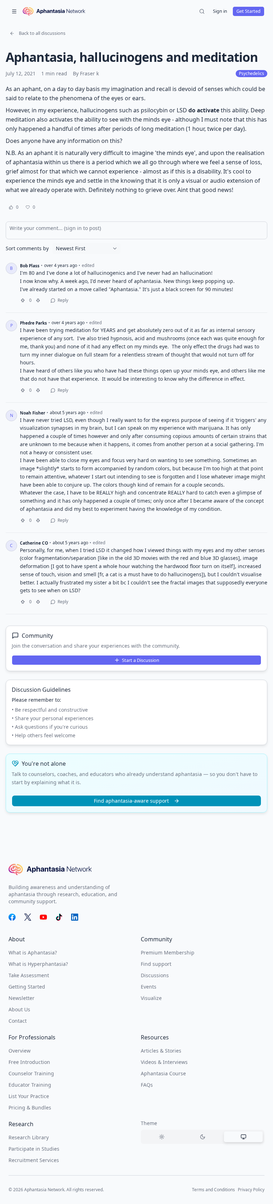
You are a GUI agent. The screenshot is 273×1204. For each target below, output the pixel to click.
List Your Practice (29, 1096)
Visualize (151, 998)
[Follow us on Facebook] (12, 917)
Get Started (248, 11)
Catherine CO (34, 543)
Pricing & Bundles (30, 1107)
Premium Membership (167, 952)
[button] (37, 33)
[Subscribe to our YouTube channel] (43, 917)
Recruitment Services (34, 1160)
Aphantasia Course (163, 1073)
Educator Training (30, 1084)
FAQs (147, 1084)
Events (148, 986)
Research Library (29, 1137)
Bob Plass (29, 265)
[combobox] (86, 248)
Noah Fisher (32, 413)
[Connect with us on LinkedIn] (74, 917)
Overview (20, 1050)
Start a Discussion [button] (140, 660)
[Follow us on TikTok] (59, 917)
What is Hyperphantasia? (38, 963)
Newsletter (21, 998)
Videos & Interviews (164, 1062)
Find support (156, 963)
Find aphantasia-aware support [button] (131, 800)
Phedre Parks (33, 323)
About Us (19, 1009)
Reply (63, 300)
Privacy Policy (251, 1190)
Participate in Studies (34, 1148)
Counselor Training (31, 1073)
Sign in (220, 11)
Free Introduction (29, 1062)
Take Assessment (29, 975)
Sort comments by (27, 248)
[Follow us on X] (27, 917)
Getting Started (27, 986)
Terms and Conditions (213, 1190)
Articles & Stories (161, 1050)
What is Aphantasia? (33, 952)
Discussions (155, 975)
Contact (18, 1020)
